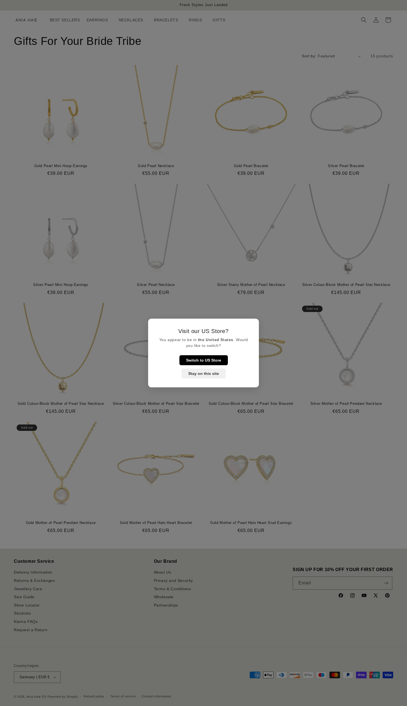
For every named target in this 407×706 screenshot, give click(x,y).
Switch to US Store (203, 360)
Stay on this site (203, 373)
